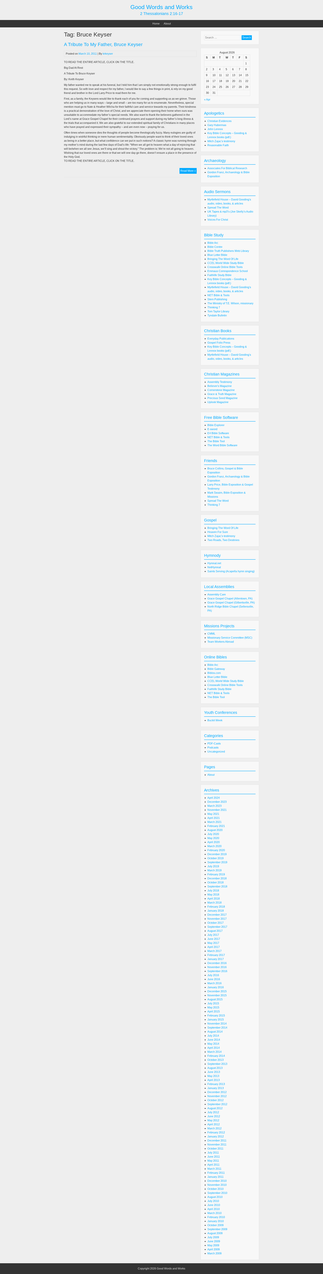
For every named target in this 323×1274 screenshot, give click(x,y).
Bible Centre (214, 246)
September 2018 (217, 886)
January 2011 (215, 1176)
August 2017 (215, 930)
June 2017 (213, 938)
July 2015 (213, 1003)
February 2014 (216, 1055)
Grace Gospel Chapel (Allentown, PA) (230, 598)
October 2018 (215, 882)
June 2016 (213, 979)
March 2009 (214, 1253)
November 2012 (217, 1096)
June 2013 (213, 1072)
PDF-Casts (214, 743)
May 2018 (213, 894)
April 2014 (213, 1047)
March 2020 (214, 846)
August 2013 (215, 1068)
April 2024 (213, 797)
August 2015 (215, 999)
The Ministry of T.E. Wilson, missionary (230, 303)
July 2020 (213, 834)
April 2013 (213, 1080)
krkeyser (108, 53)
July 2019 (213, 866)
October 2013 (215, 1059)
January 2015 (215, 1019)
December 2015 (217, 991)
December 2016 (217, 963)
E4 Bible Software (218, 433)
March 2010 (214, 1213)
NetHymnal (214, 567)
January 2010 (215, 1221)
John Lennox (215, 129)
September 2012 (217, 1104)
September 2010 (217, 1193)
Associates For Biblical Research (227, 168)
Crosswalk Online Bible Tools (225, 267)
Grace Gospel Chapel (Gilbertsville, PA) (231, 602)
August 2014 (215, 1031)
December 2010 (217, 1180)
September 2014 (217, 1027)
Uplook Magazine (217, 402)
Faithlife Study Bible (219, 275)
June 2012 (213, 1116)
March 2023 (214, 805)
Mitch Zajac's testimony (221, 141)
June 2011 (213, 1156)
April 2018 (213, 898)
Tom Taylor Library (218, 311)
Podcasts (213, 747)
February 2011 (216, 1172)
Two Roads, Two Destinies (223, 540)
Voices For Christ (217, 219)
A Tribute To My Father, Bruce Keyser (103, 44)
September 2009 (217, 1229)
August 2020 (215, 830)
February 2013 (216, 1084)
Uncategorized (216, 751)
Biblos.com (214, 673)
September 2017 (217, 926)
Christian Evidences (219, 121)
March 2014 (214, 1051)
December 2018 (217, 878)
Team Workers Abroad (220, 641)
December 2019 (217, 854)
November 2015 (217, 995)
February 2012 (216, 1132)
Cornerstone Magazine (221, 390)
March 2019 (214, 870)
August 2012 (215, 1108)
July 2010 (213, 1201)
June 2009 (213, 1241)
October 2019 (215, 858)
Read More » (188, 171)
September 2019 (217, 862)
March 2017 (214, 951)
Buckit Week (214, 720)
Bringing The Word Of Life (222, 259)
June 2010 (213, 1205)
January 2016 (215, 987)
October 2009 (215, 1225)
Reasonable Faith (218, 145)
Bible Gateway (216, 668)
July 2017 (213, 934)
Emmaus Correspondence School (227, 271)
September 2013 (217, 1063)
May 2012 (213, 1120)
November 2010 (217, 1184)
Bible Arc (212, 242)
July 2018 (213, 890)
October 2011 (215, 1148)
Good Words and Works (161, 7)
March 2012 (214, 1128)
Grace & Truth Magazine (221, 394)
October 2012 (215, 1100)
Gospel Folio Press (218, 342)
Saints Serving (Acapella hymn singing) (231, 571)
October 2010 (215, 1188)
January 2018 (215, 910)
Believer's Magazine (219, 386)
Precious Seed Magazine (222, 398)
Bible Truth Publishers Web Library (228, 250)
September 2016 (217, 971)
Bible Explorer (215, 425)
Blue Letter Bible (217, 255)
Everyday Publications (220, 338)
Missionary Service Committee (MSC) (229, 637)
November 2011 (216, 1144)
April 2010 (213, 1209)
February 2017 (216, 955)
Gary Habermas (216, 125)
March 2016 (214, 983)
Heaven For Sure (217, 532)
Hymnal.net (214, 563)
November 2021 (217, 809)
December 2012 (217, 1092)
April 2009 (213, 1249)
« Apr (207, 99)
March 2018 (214, 902)
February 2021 (216, 826)
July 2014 (213, 1035)
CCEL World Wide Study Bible (225, 263)
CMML (211, 633)
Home (156, 23)
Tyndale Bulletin (217, 315)
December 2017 (217, 914)
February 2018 (216, 906)
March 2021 (214, 822)
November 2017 (217, 918)
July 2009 (213, 1237)
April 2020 (213, 842)
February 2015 (216, 1015)
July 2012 (213, 1112)
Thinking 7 (213, 307)
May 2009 (213, 1245)
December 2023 (217, 801)
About (167, 23)
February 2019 (216, 874)
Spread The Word (218, 207)
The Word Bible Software (222, 445)
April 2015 (213, 1011)
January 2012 (215, 1136)
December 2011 (216, 1140)
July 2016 (213, 975)
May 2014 (213, 1043)
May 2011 (213, 1160)
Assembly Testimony (219, 382)
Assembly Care (216, 594)
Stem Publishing (217, 299)
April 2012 (213, 1124)
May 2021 (213, 813)
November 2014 (217, 1023)
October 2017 (215, 922)
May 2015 (213, 1007)
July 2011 (213, 1152)
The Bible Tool (216, 441)
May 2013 (213, 1076)
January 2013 (215, 1088)
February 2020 (216, 850)
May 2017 (213, 943)
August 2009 (215, 1233)
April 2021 (213, 818)
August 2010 (215, 1197)
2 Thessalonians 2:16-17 (161, 13)
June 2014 (213, 1039)
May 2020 (213, 838)
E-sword (212, 429)
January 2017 (215, 959)
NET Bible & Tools (218, 295)
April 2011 (213, 1164)
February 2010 (216, 1217)
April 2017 (213, 947)
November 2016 (217, 967)
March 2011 (214, 1168)
